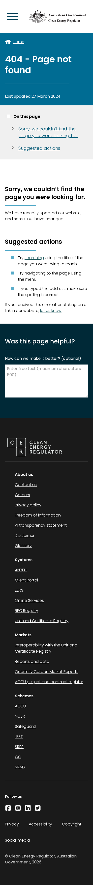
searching (34, 258)
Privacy (12, 824)
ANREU (21, 570)
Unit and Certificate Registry (41, 621)
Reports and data (32, 661)
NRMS (20, 767)
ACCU (20, 706)
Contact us (26, 485)
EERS (19, 590)
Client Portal (26, 580)
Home (18, 42)
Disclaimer (24, 535)
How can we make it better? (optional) (43, 358)
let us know (51, 310)
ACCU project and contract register (49, 682)
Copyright (71, 824)
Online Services (29, 600)
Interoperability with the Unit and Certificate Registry (46, 648)
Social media (17, 840)
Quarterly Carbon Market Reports (46, 671)
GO (18, 757)
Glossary (23, 546)
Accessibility (40, 824)
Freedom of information (38, 515)
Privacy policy (28, 505)
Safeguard (25, 726)
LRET (19, 736)
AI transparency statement (41, 525)
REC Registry (26, 610)
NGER (20, 716)
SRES (19, 747)
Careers (22, 495)
